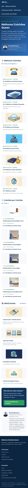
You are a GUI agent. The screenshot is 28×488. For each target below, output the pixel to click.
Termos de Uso (5, 457)
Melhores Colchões (10, 6)
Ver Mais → (23, 303)
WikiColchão (17, 10)
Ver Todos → (5, 203)
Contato (3, 454)
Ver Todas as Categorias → (9, 63)
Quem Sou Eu (5, 452)
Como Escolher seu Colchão (9, 14)
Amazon (19, 484)
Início (2, 6)
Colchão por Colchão (7, 10)
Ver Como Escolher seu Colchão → (11, 402)
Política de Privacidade (7, 459)
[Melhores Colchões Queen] (5, 2)
